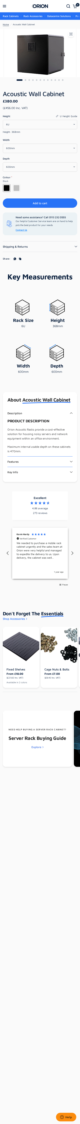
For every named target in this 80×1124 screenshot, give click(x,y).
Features (13, 461)
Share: (6, 259)
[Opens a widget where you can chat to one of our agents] (66, 1117)
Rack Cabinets (11, 16)
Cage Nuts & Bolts (56, 669)
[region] (40, 553)
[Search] (68, 6)
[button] (7, 553)
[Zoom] (71, 34)
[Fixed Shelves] (21, 645)
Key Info (12, 472)
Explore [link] (36, 747)
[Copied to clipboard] (20, 259)
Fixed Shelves (16, 669)
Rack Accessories (32, 16)
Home (6, 24)
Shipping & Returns (15, 246)
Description (14, 413)
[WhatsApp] (15, 259)
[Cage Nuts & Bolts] (59, 645)
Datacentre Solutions (59, 16)
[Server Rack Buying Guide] (37, 739)
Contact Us (21, 230)
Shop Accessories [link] (14, 618)
